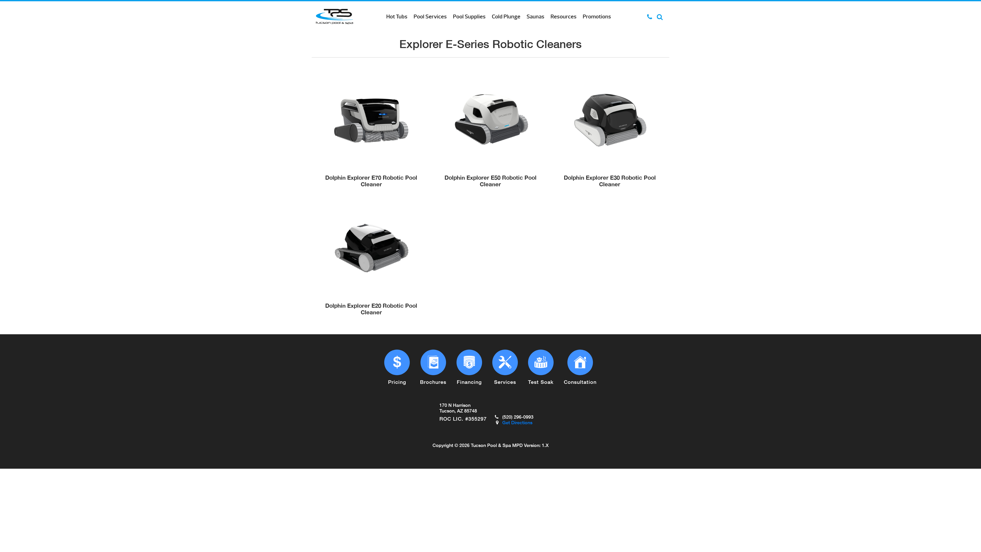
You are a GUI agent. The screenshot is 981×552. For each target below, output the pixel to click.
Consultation (580, 382)
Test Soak (541, 382)
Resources (564, 16)
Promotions (597, 16)
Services (505, 382)
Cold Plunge (506, 16)
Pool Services (430, 16)
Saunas (535, 16)
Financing (469, 382)
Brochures (433, 382)
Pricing (397, 382)
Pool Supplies (469, 16)
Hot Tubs (396, 16)
